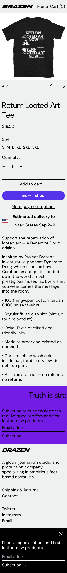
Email (7, 520)
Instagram (11, 514)
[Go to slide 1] (3, 86)
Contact (10, 496)
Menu (42, 6)
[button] (57, 6)
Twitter (8, 509)
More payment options (33, 206)
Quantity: (11, 157)
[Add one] (21, 166)
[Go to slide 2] (7, 86)
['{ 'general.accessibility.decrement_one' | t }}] (3, 166)
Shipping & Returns (20, 490)
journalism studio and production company (31, 465)
